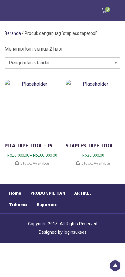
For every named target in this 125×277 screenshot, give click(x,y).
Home (15, 193)
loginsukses (75, 232)
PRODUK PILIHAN (47, 193)
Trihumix (18, 204)
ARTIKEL (83, 193)
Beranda (13, 33)
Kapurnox (47, 204)
